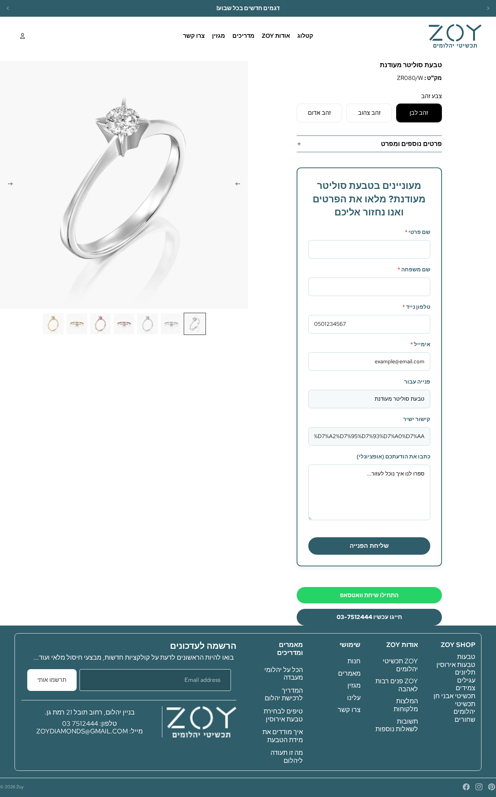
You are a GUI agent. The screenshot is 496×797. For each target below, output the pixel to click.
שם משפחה (414, 269)
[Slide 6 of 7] (76, 323)
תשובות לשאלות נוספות (396, 725)
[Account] (23, 36)
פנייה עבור (417, 381)
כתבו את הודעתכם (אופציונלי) (393, 456)
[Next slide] (488, 8)
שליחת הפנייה (369, 545)
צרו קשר (349, 709)
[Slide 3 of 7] (147, 323)
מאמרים (349, 673)
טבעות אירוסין (455, 664)
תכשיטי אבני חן (454, 696)
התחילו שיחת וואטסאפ (369, 595)
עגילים (466, 680)
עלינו (354, 697)
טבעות (466, 656)
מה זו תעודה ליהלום (287, 756)
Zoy (20, 787)
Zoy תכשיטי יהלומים (400, 665)
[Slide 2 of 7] (171, 323)
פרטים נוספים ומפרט (411, 143)
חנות (354, 661)
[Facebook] (466, 786)
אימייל (420, 344)
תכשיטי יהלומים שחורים (464, 711)
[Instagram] (479, 786)
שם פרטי (417, 232)
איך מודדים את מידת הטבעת (283, 736)
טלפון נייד (416, 307)
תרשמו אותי (51, 680)
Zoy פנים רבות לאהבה (396, 685)
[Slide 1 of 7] (194, 323)
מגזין (354, 685)
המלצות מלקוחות (406, 705)
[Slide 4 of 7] (124, 323)
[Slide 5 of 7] (100, 323)
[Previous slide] (8, 8)
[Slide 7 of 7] (53, 323)
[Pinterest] (491, 786)
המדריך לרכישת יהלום (284, 694)
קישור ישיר (416, 419)
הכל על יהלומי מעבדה (283, 673)
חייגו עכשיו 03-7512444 (369, 617)
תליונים (465, 672)
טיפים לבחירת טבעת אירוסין (283, 715)
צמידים (465, 688)
